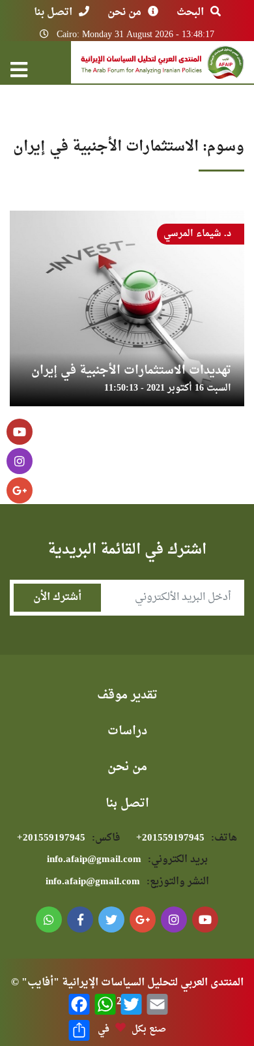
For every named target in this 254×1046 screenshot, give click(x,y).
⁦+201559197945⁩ (186, 838)
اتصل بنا (53, 12)
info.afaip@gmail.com (127, 860)
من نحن (124, 12)
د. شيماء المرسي (197, 234)
